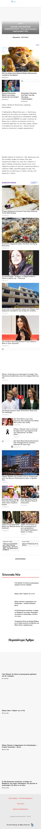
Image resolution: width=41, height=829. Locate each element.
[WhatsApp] (25, 564)
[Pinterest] (20, 564)
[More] (29, 564)
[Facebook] (12, 564)
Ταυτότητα (20, 804)
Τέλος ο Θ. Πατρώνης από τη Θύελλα (30, 544)
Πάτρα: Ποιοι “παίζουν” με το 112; (25, 594)
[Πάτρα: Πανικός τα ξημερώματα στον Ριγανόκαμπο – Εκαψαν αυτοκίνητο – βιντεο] (7, 603)
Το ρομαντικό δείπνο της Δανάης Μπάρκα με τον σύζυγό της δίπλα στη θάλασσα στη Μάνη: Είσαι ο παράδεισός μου (27, 623)
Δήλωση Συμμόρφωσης (20, 809)
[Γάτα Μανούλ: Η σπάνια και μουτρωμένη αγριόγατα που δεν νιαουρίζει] (7, 584)
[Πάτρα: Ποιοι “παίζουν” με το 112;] (7, 594)
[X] (16, 564)
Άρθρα (20, 23)
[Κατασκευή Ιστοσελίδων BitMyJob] (32, 825)
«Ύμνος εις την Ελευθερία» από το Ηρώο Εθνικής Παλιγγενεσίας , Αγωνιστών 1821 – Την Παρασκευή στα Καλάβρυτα (10, 546)
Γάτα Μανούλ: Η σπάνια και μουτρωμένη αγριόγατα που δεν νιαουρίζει (27, 584)
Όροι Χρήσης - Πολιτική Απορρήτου (21, 798)
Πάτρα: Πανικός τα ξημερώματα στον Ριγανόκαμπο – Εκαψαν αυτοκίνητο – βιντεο (26, 603)
